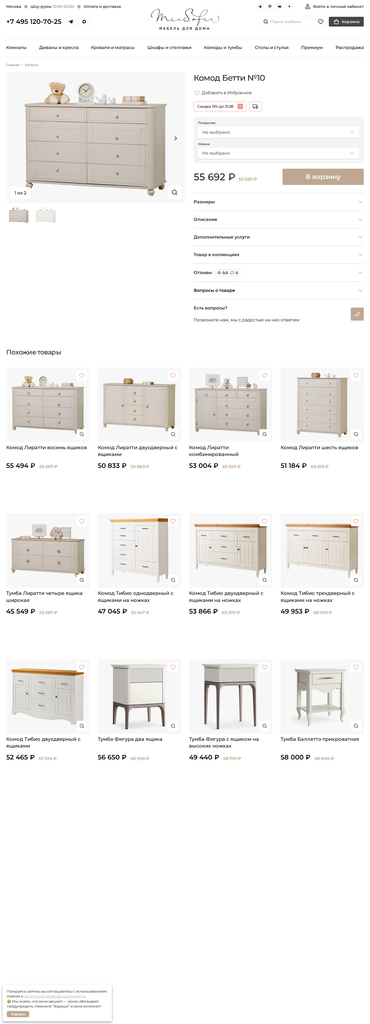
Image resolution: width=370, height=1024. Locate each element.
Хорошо (18, 1014)
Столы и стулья (272, 47)
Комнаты (16, 47)
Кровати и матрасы (113, 47)
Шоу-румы (52, 6)
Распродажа (350, 47)
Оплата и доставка (102, 6)
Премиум (312, 47)
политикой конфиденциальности (54, 996)
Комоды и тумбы (223, 47)
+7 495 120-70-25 (33, 21)
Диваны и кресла (59, 47)
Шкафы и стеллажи (169, 47)
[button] (175, 138)
